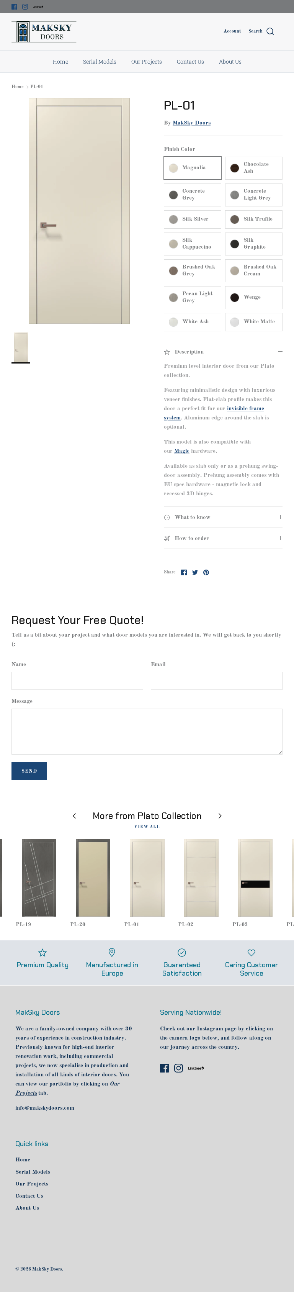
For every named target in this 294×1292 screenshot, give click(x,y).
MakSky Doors (192, 123)
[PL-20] (93, 878)
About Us (230, 61)
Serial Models (99, 61)
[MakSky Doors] (44, 32)
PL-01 (36, 87)
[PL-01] (147, 878)
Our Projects (146, 61)
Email (158, 665)
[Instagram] (25, 7)
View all (147, 827)
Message (22, 701)
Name (18, 665)
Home (60, 61)
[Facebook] (14, 7)
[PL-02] (201, 878)
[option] (79, 211)
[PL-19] (39, 878)
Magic (181, 451)
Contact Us (190, 61)
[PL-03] (255, 878)
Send (29, 771)
